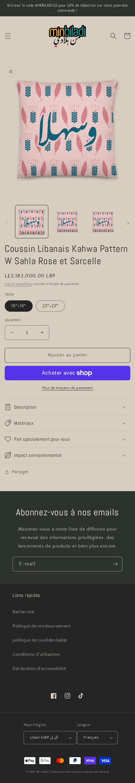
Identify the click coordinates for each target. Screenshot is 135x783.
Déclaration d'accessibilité (39, 668)
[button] (8, 36)
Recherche (23, 612)
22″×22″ (50, 306)
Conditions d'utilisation (36, 654)
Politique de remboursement (42, 626)
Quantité (13, 320)
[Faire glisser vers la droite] (128, 223)
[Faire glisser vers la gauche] (7, 223)
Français (91, 737)
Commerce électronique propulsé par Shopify (80, 771)
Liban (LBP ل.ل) (44, 737)
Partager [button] (20, 471)
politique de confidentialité (40, 640)
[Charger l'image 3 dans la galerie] (103, 221)
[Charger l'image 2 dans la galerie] (67, 221)
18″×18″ (18, 306)
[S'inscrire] (115, 564)
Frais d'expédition (18, 284)
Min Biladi (43, 771)
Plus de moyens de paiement (67, 388)
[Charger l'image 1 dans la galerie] (31, 221)
